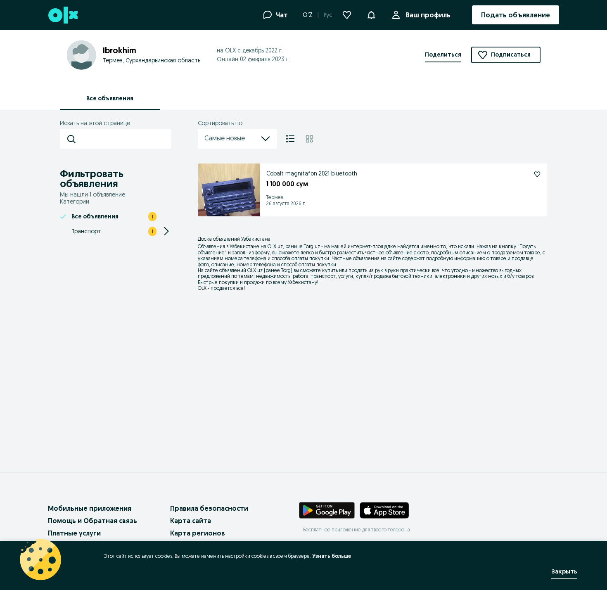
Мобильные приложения (89, 508)
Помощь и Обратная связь (92, 521)
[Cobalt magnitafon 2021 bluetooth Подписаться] (537, 174)
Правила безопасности (209, 508)
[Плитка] (309, 139)
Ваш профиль (428, 15)
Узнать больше (331, 556)
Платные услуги (74, 533)
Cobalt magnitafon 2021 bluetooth (311, 173)
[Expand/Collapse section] (166, 231)
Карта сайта (190, 521)
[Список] (290, 139)
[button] (371, 14)
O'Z (308, 15)
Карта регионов (197, 533)
